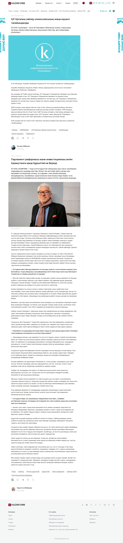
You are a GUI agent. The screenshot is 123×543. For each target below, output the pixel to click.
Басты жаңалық (17, 134)
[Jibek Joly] (104, 11)
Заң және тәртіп (34, 11)
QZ (94, 3)
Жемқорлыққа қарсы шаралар (58, 526)
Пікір (14, 472)
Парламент (30, 134)
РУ (96, 3)
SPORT (75, 3)
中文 (102, 3)
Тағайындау (24, 11)
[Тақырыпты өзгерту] (84, 3)
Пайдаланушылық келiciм (57, 515)
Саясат (10, 519)
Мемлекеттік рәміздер (56, 522)
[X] (33, 138)
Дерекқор (44, 11)
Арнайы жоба (53, 11)
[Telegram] (22, 138)
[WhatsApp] (17, 138)
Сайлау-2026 (81, 11)
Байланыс (92, 519)
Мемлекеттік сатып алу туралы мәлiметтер (63, 529)
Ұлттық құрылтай (33, 472)
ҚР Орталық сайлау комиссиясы (44, 130)
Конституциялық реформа (67, 11)
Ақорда (16, 11)
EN (99, 3)
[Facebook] (27, 138)
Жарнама (92, 522)
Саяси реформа (58, 472)
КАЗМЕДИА (24, 130)
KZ (91, 3)
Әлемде (11, 529)
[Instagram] (12, 138)
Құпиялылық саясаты (56, 519)
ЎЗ (109, 3)
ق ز (106, 3)
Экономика (12, 526)
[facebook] (96, 505)
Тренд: (10, 11)
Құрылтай (45, 472)
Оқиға (10, 515)
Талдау (67, 3)
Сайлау (14, 130)
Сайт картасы (94, 515)
